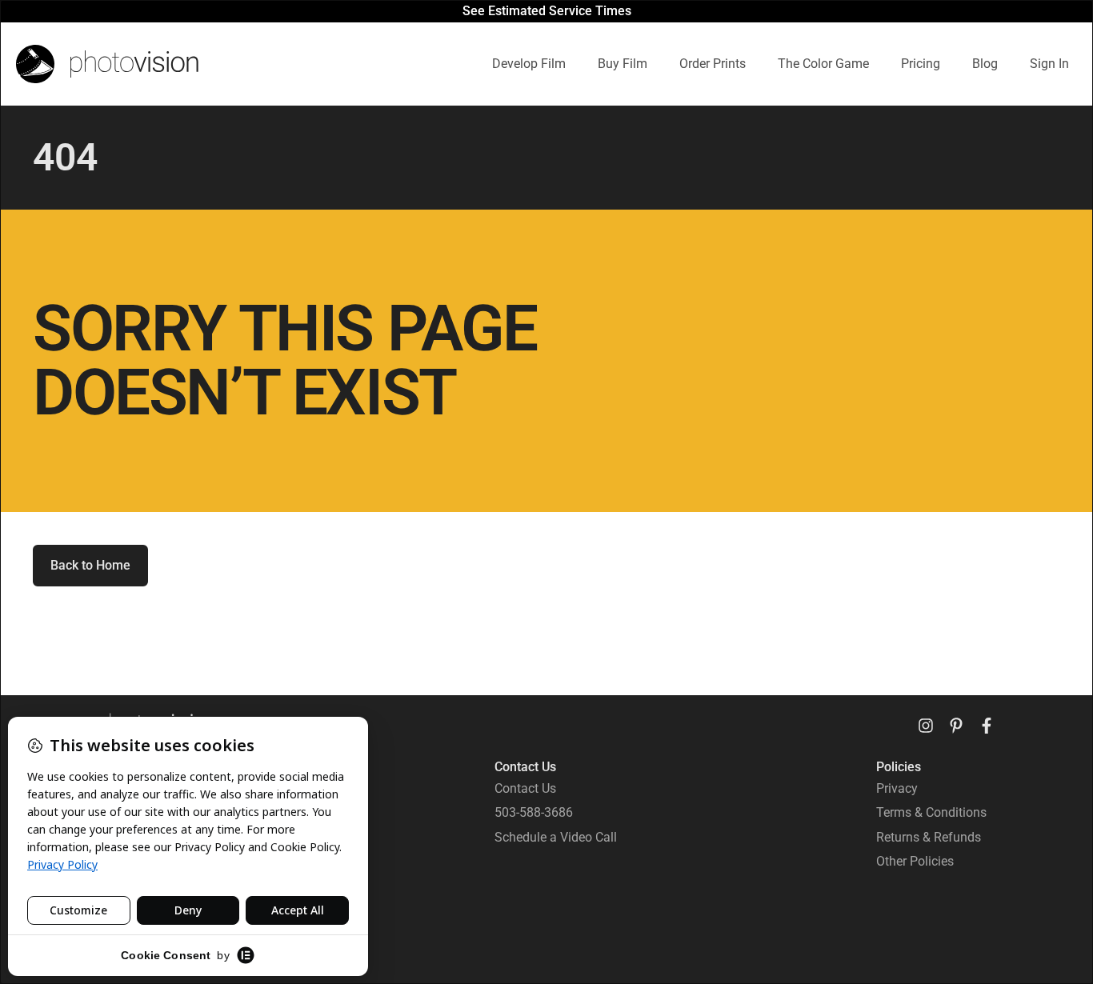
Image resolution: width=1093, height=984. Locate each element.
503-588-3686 (533, 812)
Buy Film (622, 63)
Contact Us (525, 788)
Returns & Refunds (928, 837)
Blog (985, 63)
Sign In (1049, 63)
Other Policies (915, 861)
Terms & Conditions (931, 812)
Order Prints (712, 63)
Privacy (897, 788)
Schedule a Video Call (555, 837)
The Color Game (823, 63)
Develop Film (529, 63)
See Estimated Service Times (546, 10)
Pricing (920, 63)
